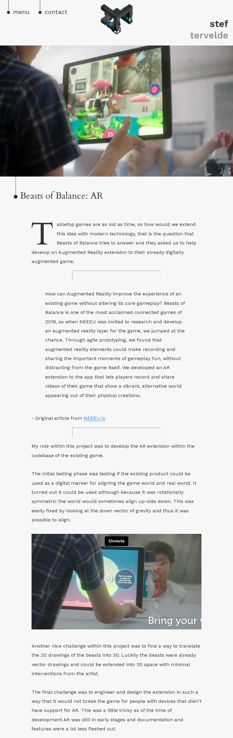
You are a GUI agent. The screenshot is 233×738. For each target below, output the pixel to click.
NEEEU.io (94, 418)
